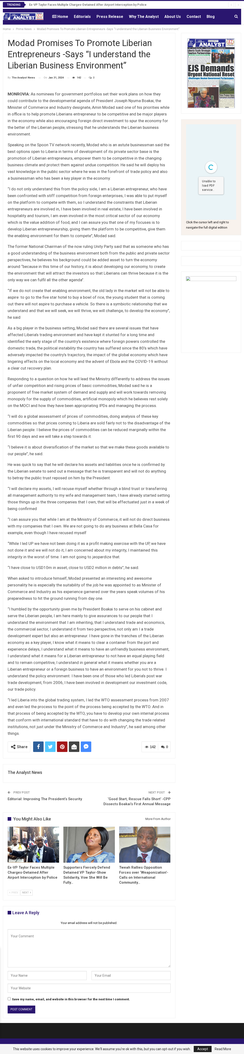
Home (62, 16)
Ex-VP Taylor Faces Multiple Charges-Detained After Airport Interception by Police (88, 4)
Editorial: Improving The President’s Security (45, 799)
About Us (172, 16)
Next (26, 892)
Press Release (110, 16)
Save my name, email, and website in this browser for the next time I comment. (71, 999)
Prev (14, 892)
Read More (223, 1049)
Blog (211, 16)
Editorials (82, 16)
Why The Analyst (144, 16)
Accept (202, 1049)
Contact (194, 16)
